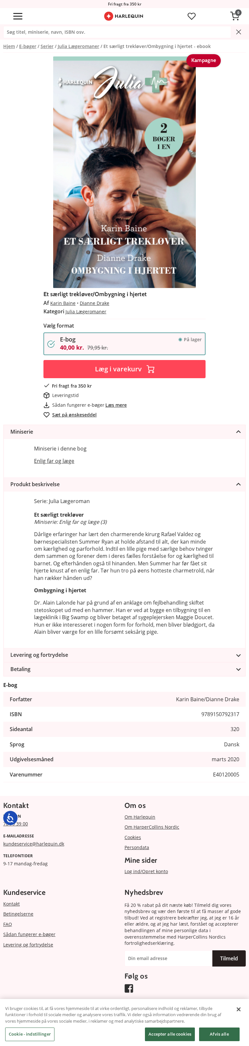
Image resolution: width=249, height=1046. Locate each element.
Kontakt (11, 904)
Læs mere (116, 405)
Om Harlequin (139, 817)
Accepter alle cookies (169, 1034)
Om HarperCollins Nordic (151, 827)
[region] (124, 1022)
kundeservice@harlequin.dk (33, 844)
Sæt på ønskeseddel (74, 415)
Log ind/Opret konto (146, 871)
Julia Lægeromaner (85, 311)
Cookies (132, 837)
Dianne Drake (94, 303)
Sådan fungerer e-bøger (29, 934)
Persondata (136, 847)
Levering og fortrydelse (28, 945)
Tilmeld (229, 958)
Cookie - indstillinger (30, 1034)
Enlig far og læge (54, 460)
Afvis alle (219, 1034)
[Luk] (238, 1009)
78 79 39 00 (15, 824)
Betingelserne (18, 914)
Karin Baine (63, 303)
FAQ (7, 924)
